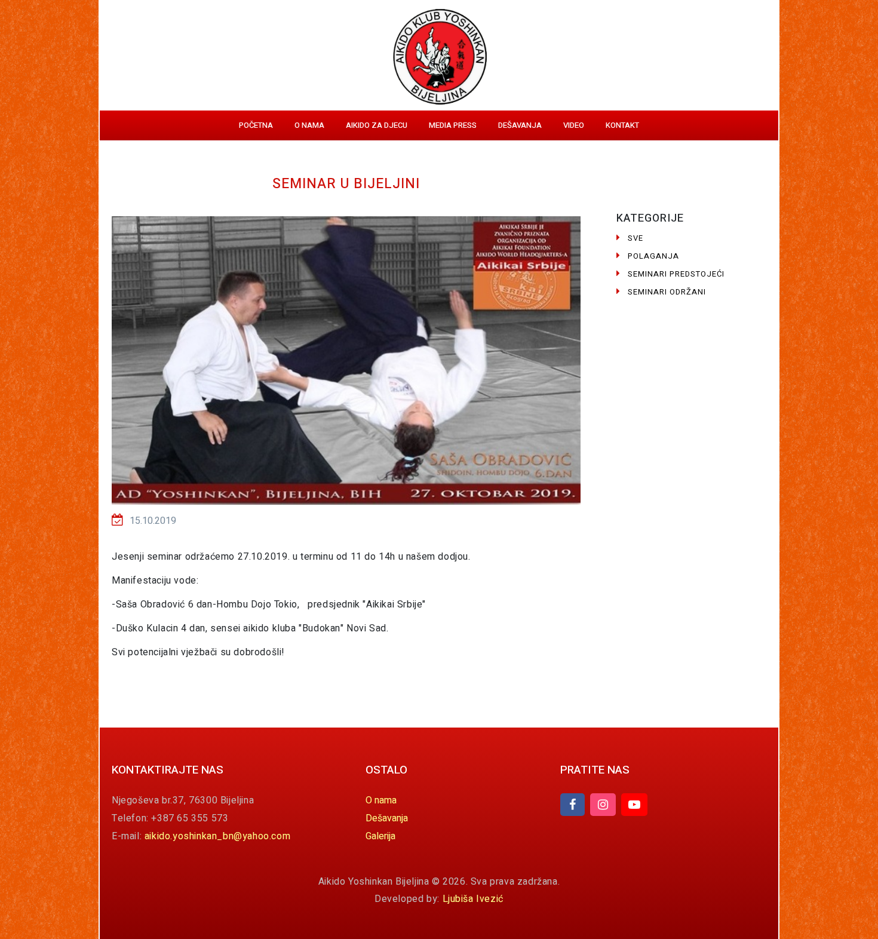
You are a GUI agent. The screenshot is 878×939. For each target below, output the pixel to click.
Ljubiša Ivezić (473, 899)
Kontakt (622, 125)
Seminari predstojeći (676, 274)
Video (573, 125)
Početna (256, 125)
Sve (635, 238)
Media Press (453, 125)
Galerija (380, 836)
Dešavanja (520, 125)
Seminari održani (667, 291)
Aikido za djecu (376, 125)
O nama (309, 125)
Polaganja (653, 256)
